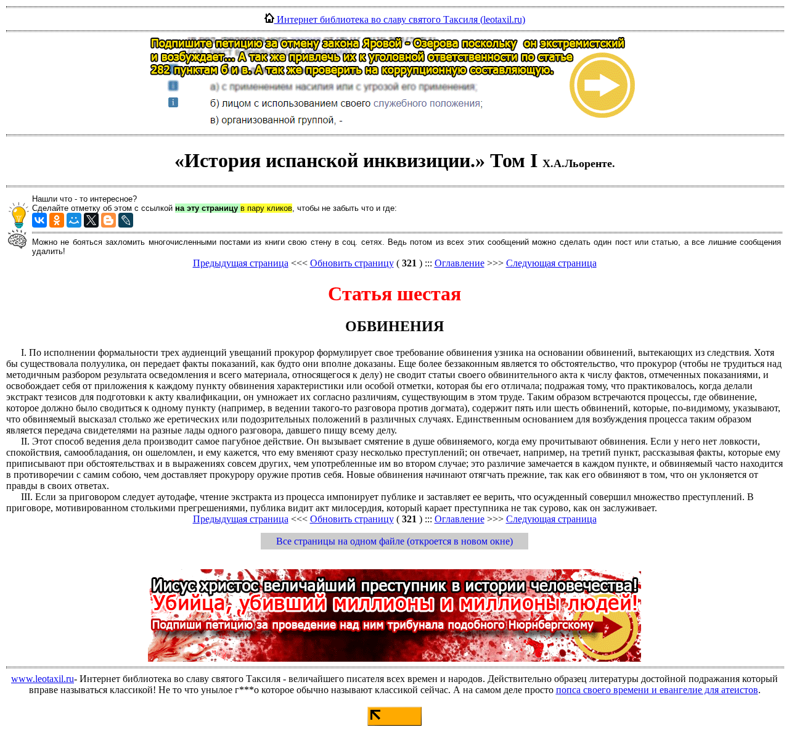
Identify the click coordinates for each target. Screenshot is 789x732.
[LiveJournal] (125, 220)
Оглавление (459, 263)
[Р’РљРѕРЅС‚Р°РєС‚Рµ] (39, 220)
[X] (91, 220)
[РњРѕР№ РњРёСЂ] (74, 220)
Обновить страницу (352, 263)
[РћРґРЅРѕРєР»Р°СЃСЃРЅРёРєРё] (56, 220)
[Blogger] (108, 220)
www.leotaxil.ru (42, 678)
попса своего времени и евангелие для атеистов (657, 690)
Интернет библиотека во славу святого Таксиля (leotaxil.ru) (399, 19)
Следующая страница (551, 263)
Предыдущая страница (240, 263)
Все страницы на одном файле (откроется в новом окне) (394, 541)
